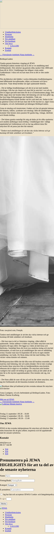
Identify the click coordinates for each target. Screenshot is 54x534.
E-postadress (5, 490)
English (8, 50)
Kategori (3, 485)
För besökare (10, 41)
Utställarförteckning (13, 32)
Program (8, 34)
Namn (2, 476)
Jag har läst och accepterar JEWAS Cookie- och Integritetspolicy (28, 494)
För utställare (10, 39)
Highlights (9, 37)
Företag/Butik (5, 480)
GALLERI (14, 46)
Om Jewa (9, 43)
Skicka (3, 504)
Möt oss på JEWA (7, 399)
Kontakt (8, 48)
